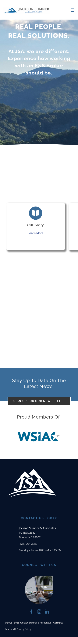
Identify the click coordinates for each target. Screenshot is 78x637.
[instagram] (39, 612)
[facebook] (31, 612)
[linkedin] (47, 612)
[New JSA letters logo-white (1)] (31, 460)
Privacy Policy (23, 629)
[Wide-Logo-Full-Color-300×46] (26, 8)
